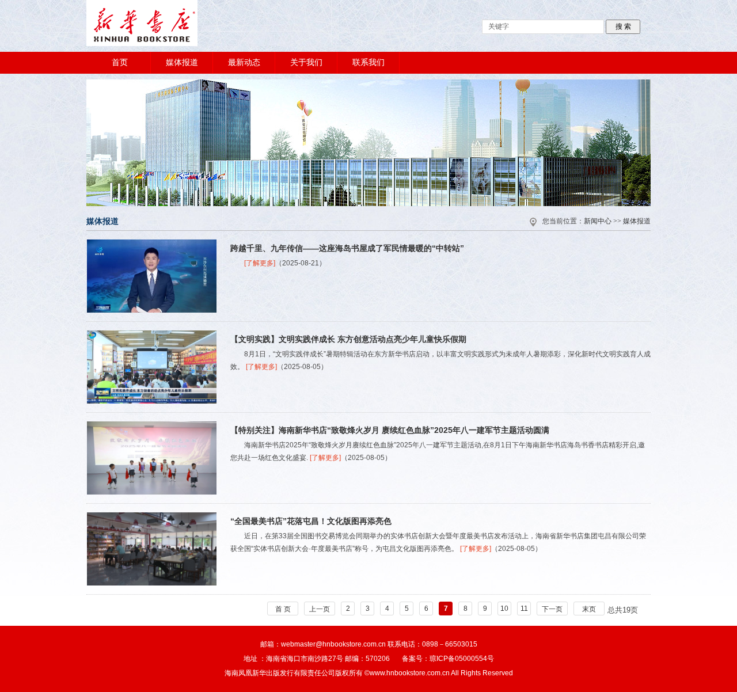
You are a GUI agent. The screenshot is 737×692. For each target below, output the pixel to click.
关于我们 (306, 62)
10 (504, 608)
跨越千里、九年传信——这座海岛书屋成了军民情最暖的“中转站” (347, 248)
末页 (589, 609)
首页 (120, 62)
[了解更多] (259, 263)
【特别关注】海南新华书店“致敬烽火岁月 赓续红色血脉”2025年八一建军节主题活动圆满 (389, 430)
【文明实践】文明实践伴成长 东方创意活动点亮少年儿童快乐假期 (348, 339)
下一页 (552, 609)
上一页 (319, 609)
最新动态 (244, 62)
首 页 (283, 609)
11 (524, 608)
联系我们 (368, 62)
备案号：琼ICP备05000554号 (448, 659)
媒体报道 (182, 62)
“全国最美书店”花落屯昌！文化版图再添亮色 (311, 521)
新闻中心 (597, 221)
